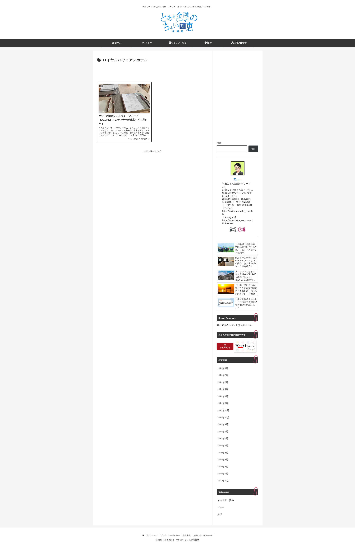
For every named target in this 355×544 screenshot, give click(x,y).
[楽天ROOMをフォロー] (244, 229)
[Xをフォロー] (235, 229)
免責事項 (187, 535)
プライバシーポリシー (170, 535)
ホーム (155, 535)
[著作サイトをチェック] (231, 229)
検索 (219, 143)
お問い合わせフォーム (203, 535)
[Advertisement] (152, 71)
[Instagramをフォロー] (240, 229)
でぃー (237, 179)
